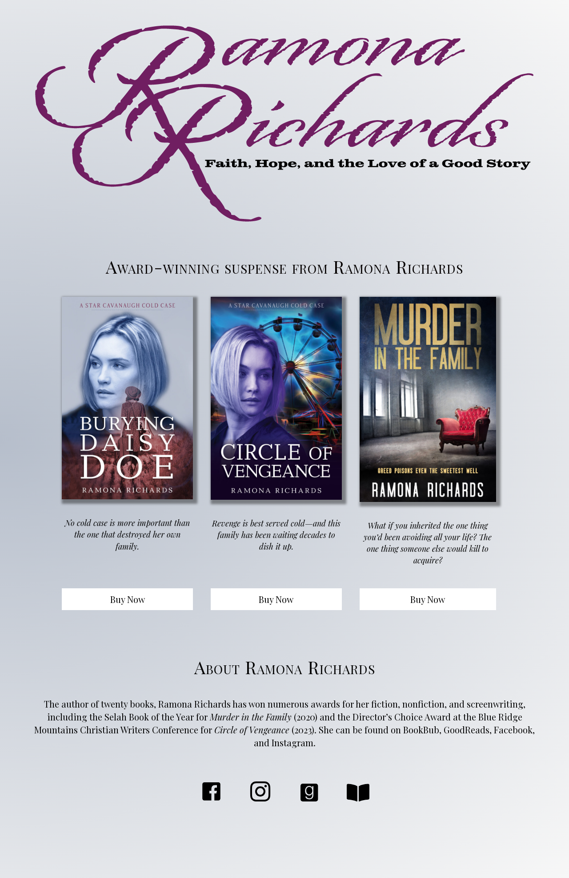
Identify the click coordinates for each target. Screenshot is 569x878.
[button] (127, 599)
